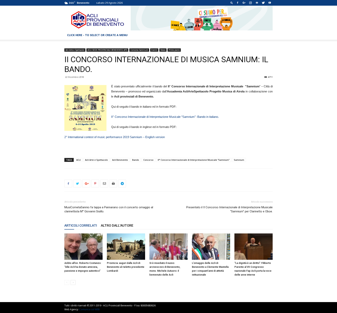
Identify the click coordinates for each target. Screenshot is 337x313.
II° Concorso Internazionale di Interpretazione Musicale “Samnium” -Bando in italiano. (165, 116)
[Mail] (257, 2)
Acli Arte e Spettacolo (75, 50)
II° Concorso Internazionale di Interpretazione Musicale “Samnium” (194, 159)
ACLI (78, 159)
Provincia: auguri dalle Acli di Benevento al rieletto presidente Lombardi (125, 267)
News (163, 50)
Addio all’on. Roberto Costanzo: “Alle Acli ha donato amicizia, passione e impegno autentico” (82, 267)
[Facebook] (237, 2)
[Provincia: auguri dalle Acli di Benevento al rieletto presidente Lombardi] (126, 246)
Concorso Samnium (139, 50)
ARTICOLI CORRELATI (80, 225)
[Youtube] (270, 2)
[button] (232, 2)
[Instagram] (250, 2)
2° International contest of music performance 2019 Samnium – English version (114, 137)
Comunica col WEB (89, 309)
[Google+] (244, 2)
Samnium (239, 159)
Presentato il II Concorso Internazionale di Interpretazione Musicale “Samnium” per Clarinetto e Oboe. (229, 209)
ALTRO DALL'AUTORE (117, 225)
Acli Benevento (120, 159)
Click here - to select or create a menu (97, 35)
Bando (135, 159)
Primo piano (174, 50)
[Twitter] (263, 2)
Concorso (148, 159)
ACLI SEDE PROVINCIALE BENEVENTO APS (107, 50)
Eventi (154, 50)
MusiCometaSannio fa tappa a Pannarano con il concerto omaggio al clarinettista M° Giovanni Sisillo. (108, 209)
